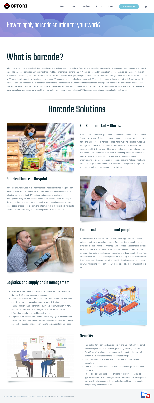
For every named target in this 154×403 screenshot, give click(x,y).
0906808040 (70, 396)
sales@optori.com (53, 396)
